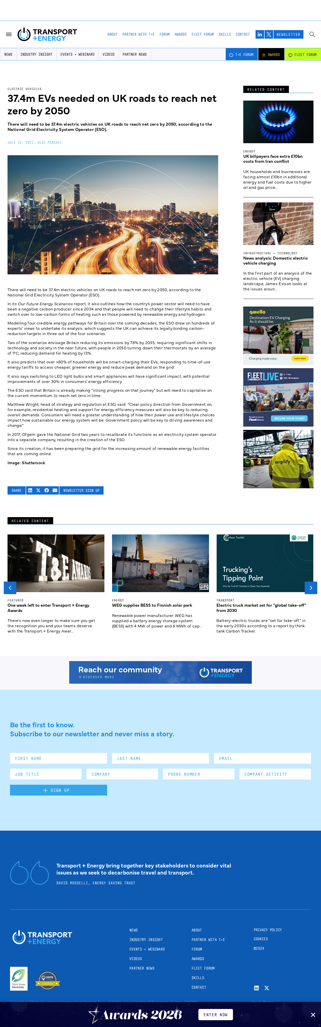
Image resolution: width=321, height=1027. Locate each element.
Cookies (261, 938)
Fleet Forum (203, 34)
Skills (225, 34)
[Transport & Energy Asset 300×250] (278, 425)
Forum (164, 34)
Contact (243, 34)
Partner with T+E (138, 34)
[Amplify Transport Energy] (278, 486)
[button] (30, 490)
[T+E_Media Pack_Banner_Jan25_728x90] (160, 682)
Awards (181, 34)
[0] (278, 363)
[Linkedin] (256, 988)
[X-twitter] (266, 988)
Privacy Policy (268, 929)
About (112, 34)
